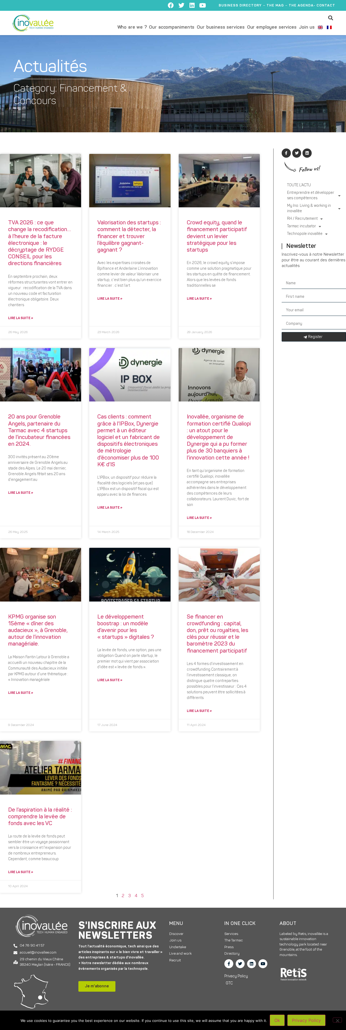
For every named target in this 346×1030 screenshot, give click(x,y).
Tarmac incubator (301, 226)
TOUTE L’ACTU (299, 185)
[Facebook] (171, 5)
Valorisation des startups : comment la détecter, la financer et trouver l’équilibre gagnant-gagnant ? (129, 236)
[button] (330, 17)
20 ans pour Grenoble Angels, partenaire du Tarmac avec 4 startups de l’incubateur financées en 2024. (39, 430)
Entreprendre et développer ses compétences (310, 195)
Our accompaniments (171, 27)
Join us (307, 27)
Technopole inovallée (304, 234)
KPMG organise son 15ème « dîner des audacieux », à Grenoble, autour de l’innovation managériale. (38, 630)
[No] (337, 1020)
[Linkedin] (192, 5)
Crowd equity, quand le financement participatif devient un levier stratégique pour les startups (217, 236)
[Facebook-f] (228, 963)
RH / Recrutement (302, 219)
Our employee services (272, 27)
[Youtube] (202, 5)
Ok (277, 1020)
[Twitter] (181, 5)
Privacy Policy (306, 1020)
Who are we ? (132, 27)
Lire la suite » (20, 318)
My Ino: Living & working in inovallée (309, 208)
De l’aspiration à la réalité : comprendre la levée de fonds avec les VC (40, 816)
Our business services (220, 27)
